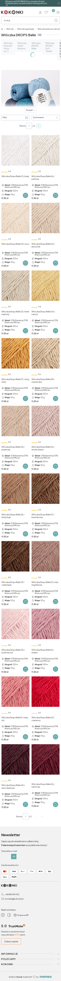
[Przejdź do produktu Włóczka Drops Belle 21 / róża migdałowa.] (45, 556)
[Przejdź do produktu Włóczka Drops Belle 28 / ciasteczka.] (45, 353)
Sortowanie (38, 117)
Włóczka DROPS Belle (36, 46)
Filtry (5, 117)
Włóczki (10, 29)
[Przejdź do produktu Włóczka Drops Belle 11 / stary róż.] (15, 691)
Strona (22, 126)
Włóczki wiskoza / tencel (49, 29)
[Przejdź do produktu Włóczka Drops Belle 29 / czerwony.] (45, 691)
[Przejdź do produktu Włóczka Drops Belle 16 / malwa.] (45, 624)
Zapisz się (13, 856)
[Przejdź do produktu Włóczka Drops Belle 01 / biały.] (15, 150)
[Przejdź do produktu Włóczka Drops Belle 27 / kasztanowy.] (45, 488)
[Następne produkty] (35, 816)
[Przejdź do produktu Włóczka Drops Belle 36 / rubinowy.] (45, 759)
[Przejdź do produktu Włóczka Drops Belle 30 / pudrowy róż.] (15, 624)
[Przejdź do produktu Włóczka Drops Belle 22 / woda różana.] (45, 421)
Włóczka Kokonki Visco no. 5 (8, 47)
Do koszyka (25, 195)
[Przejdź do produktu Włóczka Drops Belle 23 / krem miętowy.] (15, 285)
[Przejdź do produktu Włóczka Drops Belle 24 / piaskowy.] (15, 421)
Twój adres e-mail (9, 851)
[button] (56, 20)
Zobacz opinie (11, 941)
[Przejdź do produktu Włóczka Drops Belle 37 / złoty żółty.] (15, 353)
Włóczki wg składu (25, 29)
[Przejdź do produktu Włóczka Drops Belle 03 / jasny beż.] (45, 218)
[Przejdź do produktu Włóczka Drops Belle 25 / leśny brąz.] (15, 488)
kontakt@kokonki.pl (14, 899)
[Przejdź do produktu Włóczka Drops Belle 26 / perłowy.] (45, 150)
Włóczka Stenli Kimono (22, 46)
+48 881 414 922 (12, 894)
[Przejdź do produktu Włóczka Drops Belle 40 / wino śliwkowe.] (15, 759)
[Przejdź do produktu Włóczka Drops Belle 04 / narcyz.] (45, 285)
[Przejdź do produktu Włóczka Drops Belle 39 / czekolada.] (15, 556)
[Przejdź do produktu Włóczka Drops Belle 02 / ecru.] (15, 218)
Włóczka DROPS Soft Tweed (49, 47)
